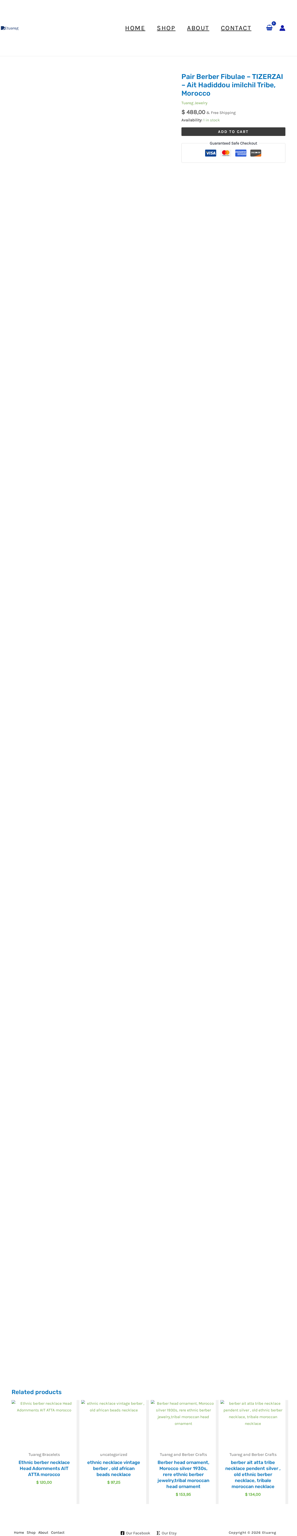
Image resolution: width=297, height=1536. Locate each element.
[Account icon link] (282, 28)
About (43, 1532)
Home (19, 1532)
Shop (31, 1532)
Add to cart (233, 131)
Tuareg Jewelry (194, 103)
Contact (58, 1532)
